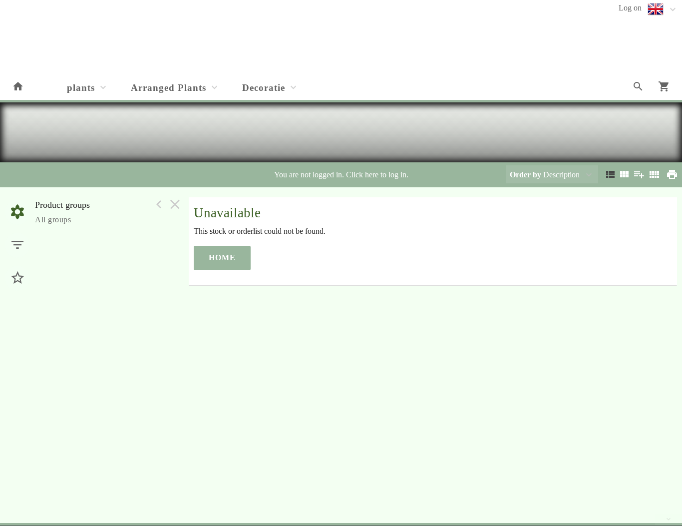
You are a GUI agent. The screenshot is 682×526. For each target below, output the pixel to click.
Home (222, 257)
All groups (53, 219)
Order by (525, 174)
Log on (630, 7)
